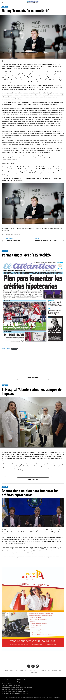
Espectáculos (29, 670)
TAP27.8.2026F (6, 348)
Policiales (54, 670)
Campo (16, 670)
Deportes (36, 670)
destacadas (18, 234)
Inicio (6, 670)
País (49, 670)
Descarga (14, 348)
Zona (60, 670)
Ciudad (22, 670)
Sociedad (43, 670)
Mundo (11, 670)
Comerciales (34, 673)
